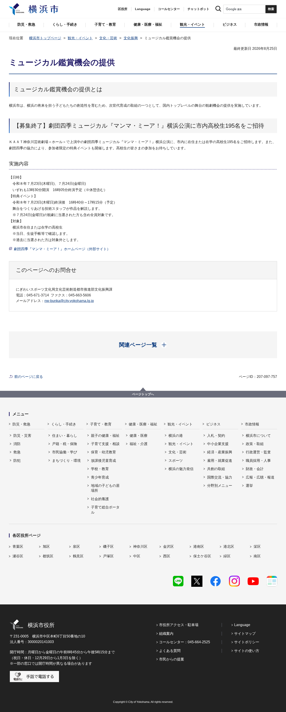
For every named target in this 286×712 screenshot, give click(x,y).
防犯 (17, 460)
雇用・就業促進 (219, 460)
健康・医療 (138, 435)
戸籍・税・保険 (64, 444)
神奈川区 (140, 546)
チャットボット (198, 9)
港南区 (198, 546)
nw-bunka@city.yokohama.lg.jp (69, 301)
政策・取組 (255, 444)
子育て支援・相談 (105, 444)
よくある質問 (170, 651)
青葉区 (18, 546)
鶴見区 (78, 556)
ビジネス (213, 424)
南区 (257, 556)
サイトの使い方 (246, 651)
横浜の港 (175, 435)
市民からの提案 (171, 659)
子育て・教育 (100, 424)
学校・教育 (100, 469)
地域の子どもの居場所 (105, 488)
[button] (143, 344)
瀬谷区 (18, 556)
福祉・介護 (138, 444)
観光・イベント (80, 38)
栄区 (257, 546)
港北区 (228, 546)
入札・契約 (216, 435)
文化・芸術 (108, 38)
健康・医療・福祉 (143, 424)
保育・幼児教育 (103, 452)
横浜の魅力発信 (180, 469)
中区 (136, 556)
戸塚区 (108, 556)
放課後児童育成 (103, 460)
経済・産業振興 (219, 452)
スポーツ (175, 460)
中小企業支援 (218, 444)
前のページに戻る (28, 377)
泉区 (76, 546)
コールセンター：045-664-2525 (184, 642)
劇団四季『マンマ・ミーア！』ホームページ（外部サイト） (62, 249)
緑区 (227, 556)
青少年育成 (100, 477)
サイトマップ (245, 633)
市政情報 (252, 424)
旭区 (46, 546)
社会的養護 (100, 499)
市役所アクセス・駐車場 (178, 625)
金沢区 (168, 546)
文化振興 (131, 38)
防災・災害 (22, 435)
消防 (17, 444)
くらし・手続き (63, 424)
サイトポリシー (246, 642)
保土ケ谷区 (202, 556)
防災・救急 (21, 424)
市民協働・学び (64, 452)
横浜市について (258, 435)
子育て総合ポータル (105, 509)
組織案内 (166, 633)
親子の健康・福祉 (105, 435)
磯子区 (108, 546)
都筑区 (48, 556)
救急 (17, 452)
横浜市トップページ (45, 38)
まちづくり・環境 (66, 460)
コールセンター (169, 9)
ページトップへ (143, 394)
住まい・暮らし (64, 435)
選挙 (249, 485)
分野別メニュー (219, 485)
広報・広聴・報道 (260, 477)
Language (242, 625)
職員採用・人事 (258, 460)
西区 (166, 556)
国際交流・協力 (219, 477)
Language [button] (142, 9)
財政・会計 (255, 469)
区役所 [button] (122, 9)
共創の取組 (216, 469)
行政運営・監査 (258, 452)
